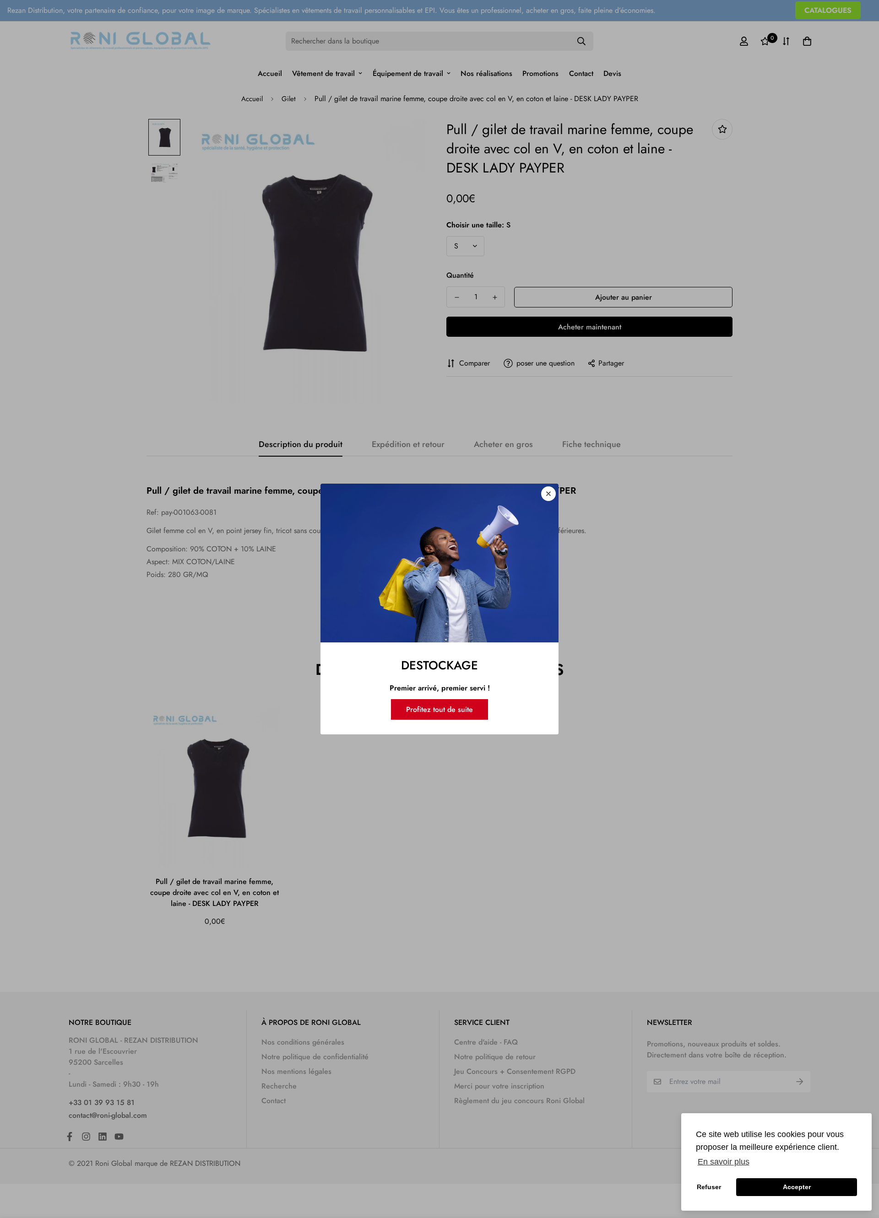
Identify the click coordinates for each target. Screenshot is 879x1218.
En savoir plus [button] (723, 1161)
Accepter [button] (797, 1187)
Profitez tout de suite (439, 709)
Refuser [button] (709, 1187)
